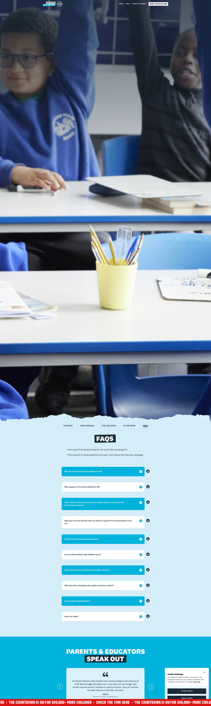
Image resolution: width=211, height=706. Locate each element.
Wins (128, 4)
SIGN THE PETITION (158, 4)
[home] (53, 4)
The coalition (109, 426)
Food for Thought (139, 4)
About (121, 4)
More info (196, 682)
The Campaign (87, 426)
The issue (68, 426)
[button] (60, 686)
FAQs (145, 426)
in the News (129, 426)
